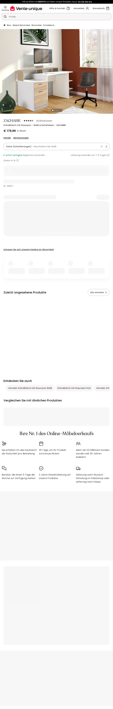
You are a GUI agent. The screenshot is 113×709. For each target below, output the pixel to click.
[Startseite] (4, 25)
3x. (14, 160)
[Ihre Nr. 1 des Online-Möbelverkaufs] (26, 8)
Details (7, 137)
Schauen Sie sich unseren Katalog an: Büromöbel (29, 249)
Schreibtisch (48, 25)
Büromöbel (36, 25)
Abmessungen (21, 137)
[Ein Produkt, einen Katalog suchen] (5, 16)
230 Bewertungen (44, 120)
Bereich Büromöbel (21, 25)
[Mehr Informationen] (108, 155)
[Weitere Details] (17, 160)
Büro (9, 25)
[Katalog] (5, 7)
